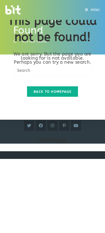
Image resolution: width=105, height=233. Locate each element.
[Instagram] (52, 125)
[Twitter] (29, 125)
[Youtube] (76, 125)
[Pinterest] (64, 125)
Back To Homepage (52, 91)
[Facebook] (41, 125)
